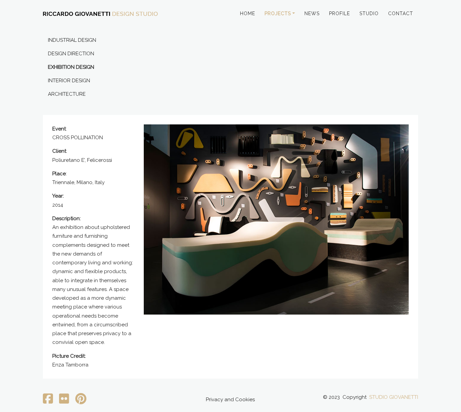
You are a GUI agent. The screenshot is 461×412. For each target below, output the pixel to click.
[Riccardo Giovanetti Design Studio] (100, 14)
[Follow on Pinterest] (80, 401)
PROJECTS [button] (278, 13)
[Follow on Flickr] (64, 401)
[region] (276, 219)
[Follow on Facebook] (48, 401)
